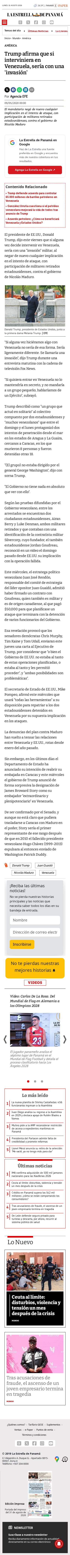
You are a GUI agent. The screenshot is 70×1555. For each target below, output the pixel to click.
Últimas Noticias (38, 31)
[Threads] (21, 22)
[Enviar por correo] (31, 90)
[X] (28, 22)
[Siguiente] (64, 1039)
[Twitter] (7, 90)
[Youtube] (51, 22)
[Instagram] (44, 22)
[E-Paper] (61, 5)
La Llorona (62, 31)
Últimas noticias (35, 1166)
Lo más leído (35, 1095)
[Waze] (65, 1459)
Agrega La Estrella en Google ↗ (35, 169)
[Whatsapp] (19, 90)
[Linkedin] (25, 90)
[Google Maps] (57, 1459)
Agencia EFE (19, 96)
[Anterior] (5, 1039)
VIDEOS (35, 982)
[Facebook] (36, 22)
